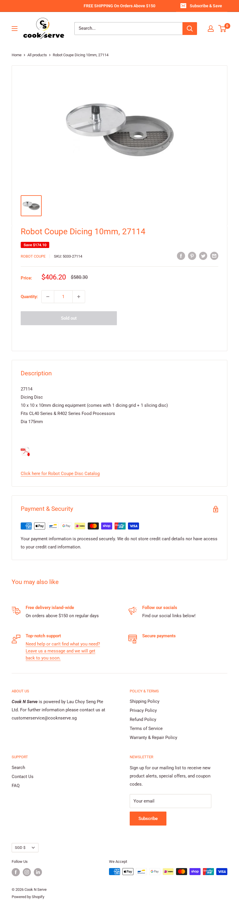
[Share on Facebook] (181, 255)
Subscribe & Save (206, 5)
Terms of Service (146, 728)
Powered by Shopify (28, 897)
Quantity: (29, 296)
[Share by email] (214, 255)
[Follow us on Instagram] (27, 872)
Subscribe (148, 818)
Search (18, 767)
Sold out (69, 318)
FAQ (16, 785)
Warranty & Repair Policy (153, 737)
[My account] (211, 28)
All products (37, 55)
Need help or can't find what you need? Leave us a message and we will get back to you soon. (63, 651)
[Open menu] (14, 28)
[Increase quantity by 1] (79, 297)
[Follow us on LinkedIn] (38, 872)
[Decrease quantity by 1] (48, 297)
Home (17, 55)
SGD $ (20, 847)
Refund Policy (143, 719)
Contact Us (23, 776)
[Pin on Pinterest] (192, 255)
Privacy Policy (143, 710)
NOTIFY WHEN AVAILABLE (119, 335)
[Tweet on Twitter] (203, 255)
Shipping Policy (144, 701)
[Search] (189, 28)
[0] (222, 28)
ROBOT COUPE (33, 256)
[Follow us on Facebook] (16, 872)
